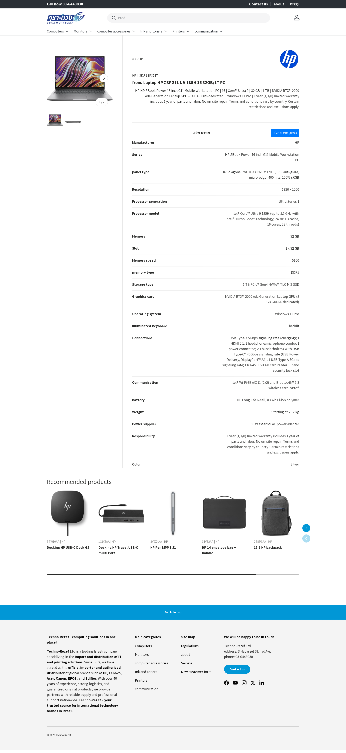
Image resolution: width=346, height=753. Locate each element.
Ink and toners (151, 31)
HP (141, 59)
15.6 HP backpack (268, 547)
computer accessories (114, 31)
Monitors (81, 31)
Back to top (173, 612)
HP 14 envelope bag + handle (219, 550)
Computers (55, 31)
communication (206, 31)
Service (186, 663)
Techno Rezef (63, 735)
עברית (294, 4)
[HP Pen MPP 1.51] (173, 513)
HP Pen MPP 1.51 (163, 547)
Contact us (258, 4)
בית (134, 59)
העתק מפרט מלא (285, 133)
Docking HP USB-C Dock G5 (68, 547)
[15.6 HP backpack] (276, 513)
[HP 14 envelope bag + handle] (224, 513)
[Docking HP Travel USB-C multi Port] (121, 513)
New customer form (196, 671)
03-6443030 (244, 656)
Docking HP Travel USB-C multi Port (118, 550)
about (279, 4)
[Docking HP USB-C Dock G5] (69, 513)
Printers (178, 31)
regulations (190, 646)
